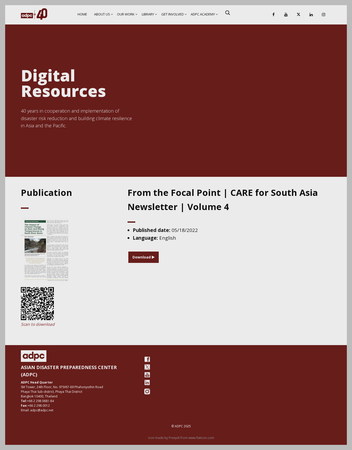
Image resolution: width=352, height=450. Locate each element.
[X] (299, 15)
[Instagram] (324, 15)
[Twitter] (147, 367)
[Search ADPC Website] (227, 13)
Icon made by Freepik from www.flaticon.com (181, 438)
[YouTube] (286, 15)
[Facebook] (273, 15)
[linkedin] (147, 382)
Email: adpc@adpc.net (37, 410)
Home (82, 14)
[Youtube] (147, 374)
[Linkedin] (311, 15)
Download (142, 257)
